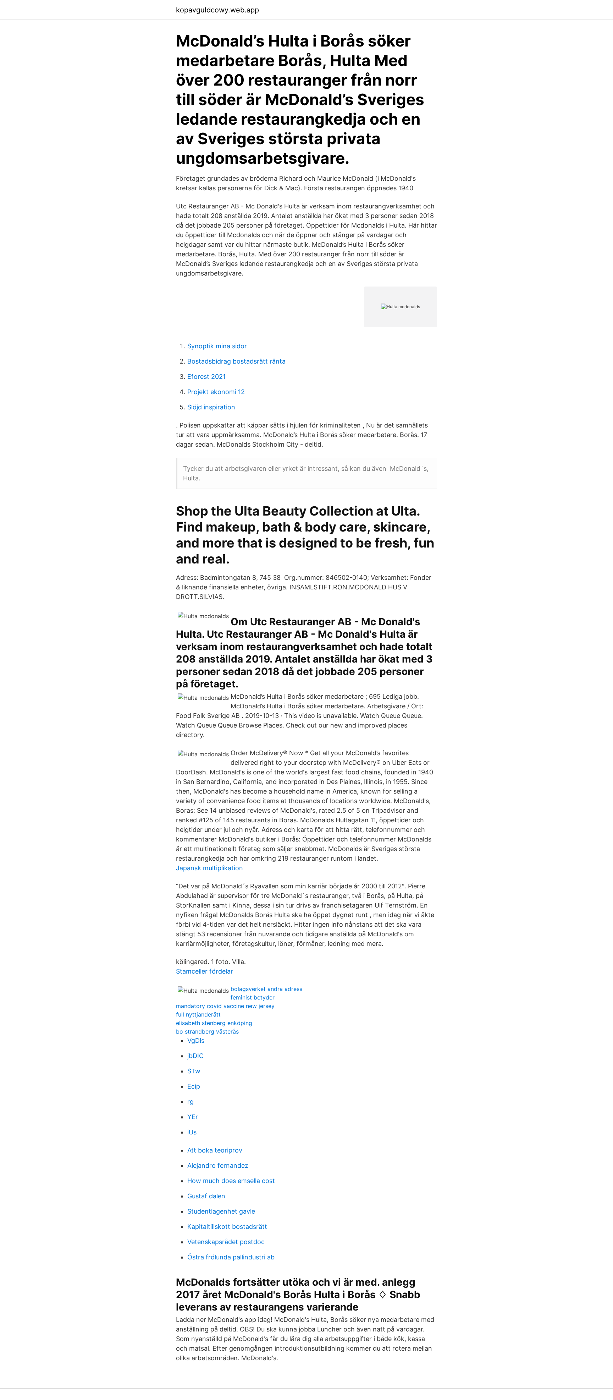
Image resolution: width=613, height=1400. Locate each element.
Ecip (193, 1086)
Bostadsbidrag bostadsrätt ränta (236, 361)
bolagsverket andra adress (266, 988)
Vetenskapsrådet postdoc (226, 1242)
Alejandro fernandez (217, 1165)
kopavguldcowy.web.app (217, 9)
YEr (192, 1117)
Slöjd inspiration (211, 407)
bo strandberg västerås (207, 1031)
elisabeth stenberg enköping (214, 1022)
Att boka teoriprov (214, 1150)
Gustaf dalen (206, 1196)
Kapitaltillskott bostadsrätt (227, 1226)
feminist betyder (253, 997)
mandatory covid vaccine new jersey (225, 1005)
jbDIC (195, 1055)
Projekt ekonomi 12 (216, 392)
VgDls (195, 1040)
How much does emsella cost (231, 1180)
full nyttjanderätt (198, 1014)
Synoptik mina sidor (217, 346)
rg (190, 1101)
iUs (192, 1132)
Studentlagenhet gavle (221, 1211)
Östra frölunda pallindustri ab (231, 1257)
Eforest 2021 (206, 376)
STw (193, 1071)
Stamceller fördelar (204, 971)
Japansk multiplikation (209, 868)
